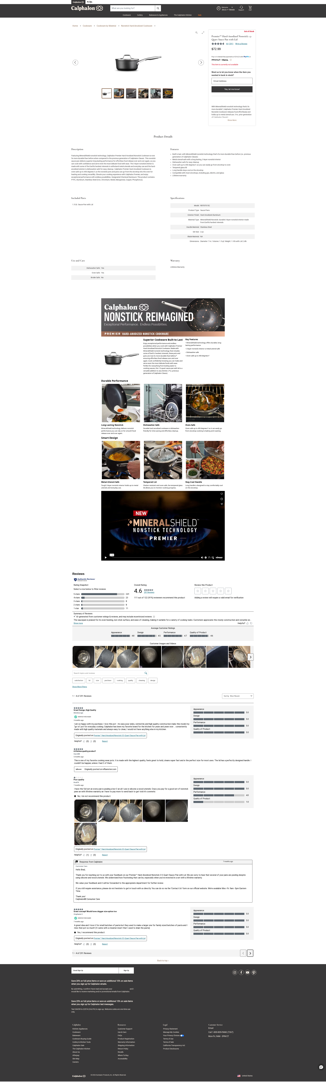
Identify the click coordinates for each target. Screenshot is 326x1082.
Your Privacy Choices (171, 1035)
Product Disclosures (171, 1049)
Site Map (75, 1059)
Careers (75, 1062)
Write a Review (241, 44)
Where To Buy (123, 1055)
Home (75, 26)
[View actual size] (196, 33)
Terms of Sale (168, 1042)
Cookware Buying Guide (81, 1039)
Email (210, 1028)
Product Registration (126, 1039)
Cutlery (140, 15)
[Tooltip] (230, 59)
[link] (234, 972)
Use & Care (122, 1032)
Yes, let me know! (232, 89)
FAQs (120, 1035)
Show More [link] (232, 120)
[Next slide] (201, 62)
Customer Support (125, 1029)
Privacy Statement (121, 989)
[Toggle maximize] (203, 33)
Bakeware (76, 1035)
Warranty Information (126, 1042)
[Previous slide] (75, 62)
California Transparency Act (174, 1045)
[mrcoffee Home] (89, 2)
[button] (225, 8)
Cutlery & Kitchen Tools (81, 1042)
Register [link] (232, 9)
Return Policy (123, 1049)
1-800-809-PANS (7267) (222, 1032)
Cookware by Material (107, 26)
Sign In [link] (224, 9)
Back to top (162, 960)
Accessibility (122, 1059)
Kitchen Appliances (79, 1029)
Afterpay (75, 1055)
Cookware (127, 15)
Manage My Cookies (171, 1032)
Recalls (120, 1052)
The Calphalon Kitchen (183, 15)
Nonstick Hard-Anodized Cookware (137, 26)
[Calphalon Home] (78, 2)
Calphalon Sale (78, 1045)
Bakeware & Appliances (158, 15)
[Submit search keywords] (158, 8)
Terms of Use (168, 1039)
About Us (76, 1052)
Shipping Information (126, 1045)
